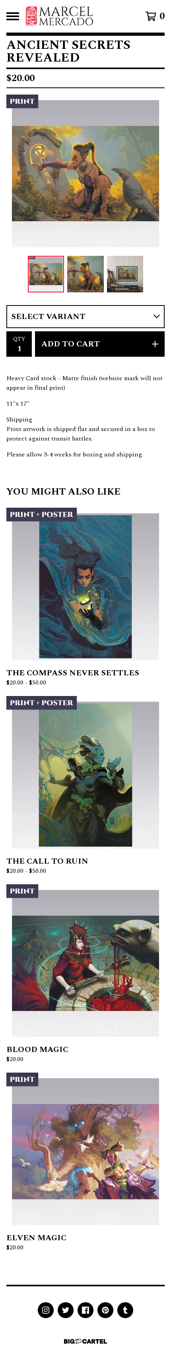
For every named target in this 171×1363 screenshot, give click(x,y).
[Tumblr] (125, 1310)
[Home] (59, 16)
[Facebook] (85, 1310)
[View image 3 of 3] (125, 274)
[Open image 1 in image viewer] (85, 174)
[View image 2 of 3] (85, 274)
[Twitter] (66, 1310)
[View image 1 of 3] (46, 274)
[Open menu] (12, 16)
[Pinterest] (105, 1310)
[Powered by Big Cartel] (85, 1341)
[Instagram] (46, 1310)
